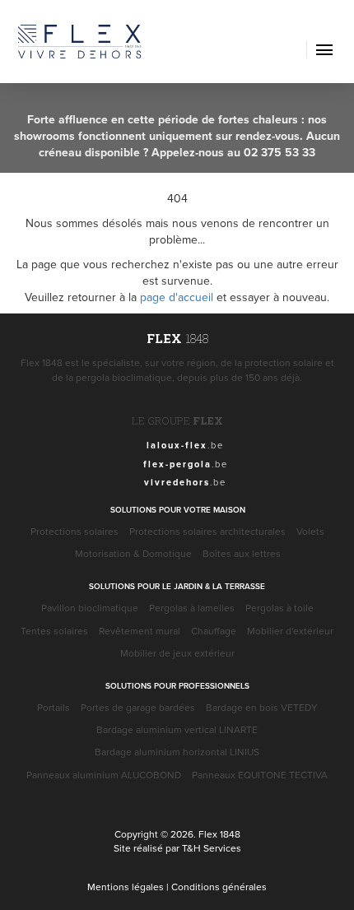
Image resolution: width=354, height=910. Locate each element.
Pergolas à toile (279, 608)
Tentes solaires (54, 631)
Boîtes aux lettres (242, 553)
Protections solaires (74, 531)
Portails (53, 707)
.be (185, 445)
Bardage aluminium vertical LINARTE (177, 729)
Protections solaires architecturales (207, 531)
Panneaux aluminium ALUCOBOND (103, 775)
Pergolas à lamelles (192, 608)
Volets (310, 531)
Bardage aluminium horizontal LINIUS (177, 752)
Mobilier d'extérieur (290, 631)
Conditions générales (219, 887)
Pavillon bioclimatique (89, 608)
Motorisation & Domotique (133, 553)
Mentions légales (125, 887)
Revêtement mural (139, 631)
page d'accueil (176, 297)
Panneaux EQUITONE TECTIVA (260, 775)
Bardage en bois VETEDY (262, 707)
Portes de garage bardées (138, 707)
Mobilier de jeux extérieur (177, 653)
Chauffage (213, 631)
